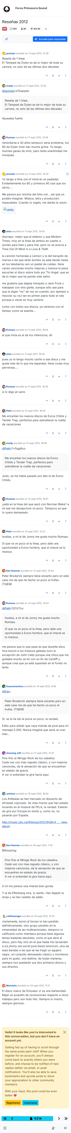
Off (4, 28)
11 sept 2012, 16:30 (35, 354)
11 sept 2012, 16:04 (38, 329)
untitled (10, 793)
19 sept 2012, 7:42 (43, 845)
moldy (9, 85)
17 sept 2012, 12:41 (44, 753)
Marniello (11, 985)
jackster (10, 53)
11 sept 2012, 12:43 (36, 85)
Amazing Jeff (13, 753)
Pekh (9, 410)
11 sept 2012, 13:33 (38, 174)
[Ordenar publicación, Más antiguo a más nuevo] (7, 39)
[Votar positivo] (47, 75)
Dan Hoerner (13, 570)
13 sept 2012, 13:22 (35, 531)
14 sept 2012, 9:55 (46, 686)
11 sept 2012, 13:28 (38, 137)
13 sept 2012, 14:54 (38, 603)
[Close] (64, 1032)
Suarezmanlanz (14, 686)
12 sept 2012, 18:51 (38, 498)
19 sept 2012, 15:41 (44, 916)
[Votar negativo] (59, 75)
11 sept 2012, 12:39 (38, 53)
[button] (4, 1128)
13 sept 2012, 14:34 (43, 570)
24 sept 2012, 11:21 (40, 985)
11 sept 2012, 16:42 (38, 386)
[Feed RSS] (46, 29)
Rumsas (10, 137)
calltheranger (13, 916)
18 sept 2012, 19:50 (38, 793)
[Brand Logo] (8, 8)
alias (9, 231)
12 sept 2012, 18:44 (35, 410)
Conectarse (30, 1102)
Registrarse (13, 1102)
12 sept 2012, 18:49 (36, 443)
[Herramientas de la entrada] (66, 75)
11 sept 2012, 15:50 (35, 231)
